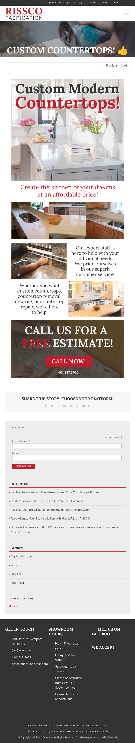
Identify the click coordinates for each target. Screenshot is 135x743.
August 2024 (19, 565)
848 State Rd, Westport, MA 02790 (27, 641)
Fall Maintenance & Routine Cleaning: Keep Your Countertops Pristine (55, 492)
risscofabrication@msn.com (27, 664)
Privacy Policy (74, 731)
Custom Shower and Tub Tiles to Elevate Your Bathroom (47, 501)
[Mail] (15, 606)
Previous (112, 65)
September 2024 (21, 556)
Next (124, 65)
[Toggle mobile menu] (127, 13)
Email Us (119, 2)
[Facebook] (10, 606)
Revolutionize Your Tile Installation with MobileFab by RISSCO (50, 518)
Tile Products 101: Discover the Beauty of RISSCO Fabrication (50, 509)
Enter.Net (112, 737)
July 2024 (17, 574)
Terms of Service (94, 731)
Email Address (21, 441)
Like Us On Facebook (105, 631)
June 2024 (17, 582)
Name (15, 453)
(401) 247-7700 (21, 650)
